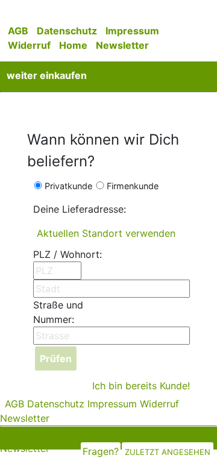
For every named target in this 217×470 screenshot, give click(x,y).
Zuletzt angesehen (167, 452)
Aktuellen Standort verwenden (106, 233)
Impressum (132, 31)
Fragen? (101, 451)
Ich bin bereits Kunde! (141, 386)
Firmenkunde (133, 186)
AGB (18, 31)
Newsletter (122, 45)
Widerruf (29, 45)
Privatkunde (68, 186)
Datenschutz (67, 31)
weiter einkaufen (47, 75)
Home (73, 45)
